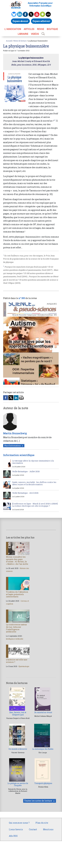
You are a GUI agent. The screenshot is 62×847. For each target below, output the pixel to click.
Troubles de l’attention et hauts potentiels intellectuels (17, 594)
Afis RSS (13, 835)
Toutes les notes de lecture (38, 800)
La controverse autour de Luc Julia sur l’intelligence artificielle (16, 628)
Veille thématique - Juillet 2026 (26, 471)
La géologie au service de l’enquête (18, 784)
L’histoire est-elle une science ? (16, 660)
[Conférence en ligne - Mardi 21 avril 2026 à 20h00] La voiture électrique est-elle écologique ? (35, 504)
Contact (33, 829)
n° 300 (22, 298)
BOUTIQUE (52, 29)
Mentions (48, 829)
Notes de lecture (20, 41)
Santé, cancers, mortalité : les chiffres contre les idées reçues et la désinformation (34, 483)
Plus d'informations (12, 446)
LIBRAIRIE (23, 33)
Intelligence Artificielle (14, 639)
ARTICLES (29, 29)
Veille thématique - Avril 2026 (25, 493)
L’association (13, 29)
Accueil (9, 41)
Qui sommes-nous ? (19, 822)
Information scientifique (18, 455)
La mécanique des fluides (42, 749)
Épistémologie (24, 666)
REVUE (40, 29)
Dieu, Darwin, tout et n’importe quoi (17, 713)
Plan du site (42, 822)
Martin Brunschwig (15, 433)
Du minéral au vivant (43, 712)
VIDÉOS (35, 33)
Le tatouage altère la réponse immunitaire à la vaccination (33, 461)
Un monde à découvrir (17, 749)
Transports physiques (43, 783)
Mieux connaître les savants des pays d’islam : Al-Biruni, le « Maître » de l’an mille (17, 560)
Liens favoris (16, 829)
